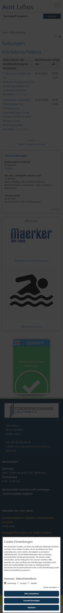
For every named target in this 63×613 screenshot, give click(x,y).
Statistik (33, 583)
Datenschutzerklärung (26, 578)
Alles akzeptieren (31, 594)
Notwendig (11, 583)
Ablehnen (31, 608)
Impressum (9, 578)
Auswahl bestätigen (31, 601)
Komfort (23, 583)
